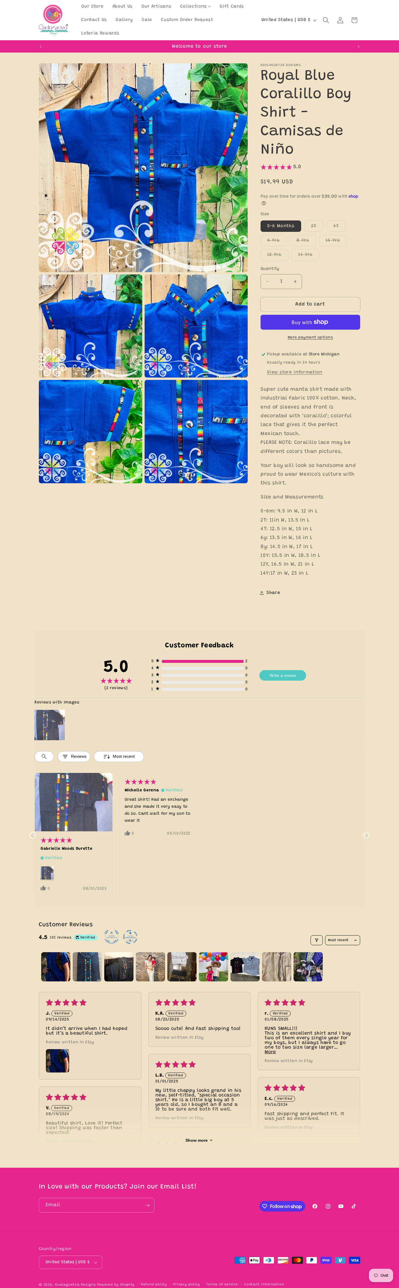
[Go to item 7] (245, 966)
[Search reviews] (44, 756)
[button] (326, 20)
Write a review (283, 675)
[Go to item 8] (276, 966)
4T (339, 227)
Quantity (270, 269)
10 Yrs (336, 242)
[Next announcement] (358, 46)
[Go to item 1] (55, 966)
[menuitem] (92, 6)
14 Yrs (309, 256)
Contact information (264, 1284)
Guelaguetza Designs (75, 1285)
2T (317, 227)
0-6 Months (280, 226)
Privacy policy (186, 1284)
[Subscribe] (147, 1205)
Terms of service (222, 1284)
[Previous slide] (33, 835)
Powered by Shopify (116, 1285)
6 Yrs (277, 242)
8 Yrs (306, 242)
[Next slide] (366, 835)
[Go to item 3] (118, 966)
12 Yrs (277, 256)
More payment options (310, 337)
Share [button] (273, 592)
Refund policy (154, 1284)
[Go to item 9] (308, 966)
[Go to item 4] (150, 966)
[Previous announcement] (40, 46)
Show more (196, 1140)
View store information (294, 372)
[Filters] (316, 940)
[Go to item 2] (87, 966)
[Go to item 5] (182, 966)
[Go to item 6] (213, 966)
